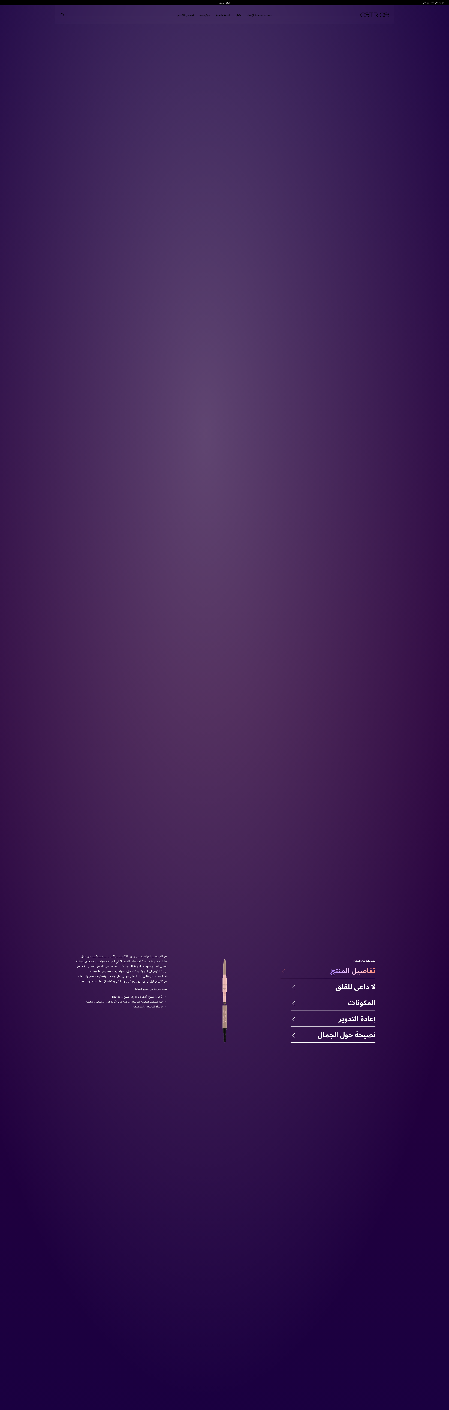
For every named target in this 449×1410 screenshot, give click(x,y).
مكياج (239, 15)
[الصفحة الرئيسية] (370, 14)
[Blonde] (159, 135)
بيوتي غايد (204, 15)
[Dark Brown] (146, 135)
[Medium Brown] (153, 135)
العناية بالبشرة (223, 15)
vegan (384, 128)
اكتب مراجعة (313, 146)
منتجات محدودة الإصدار (259, 15)
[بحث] (62, 15)
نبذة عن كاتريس (185, 15)
